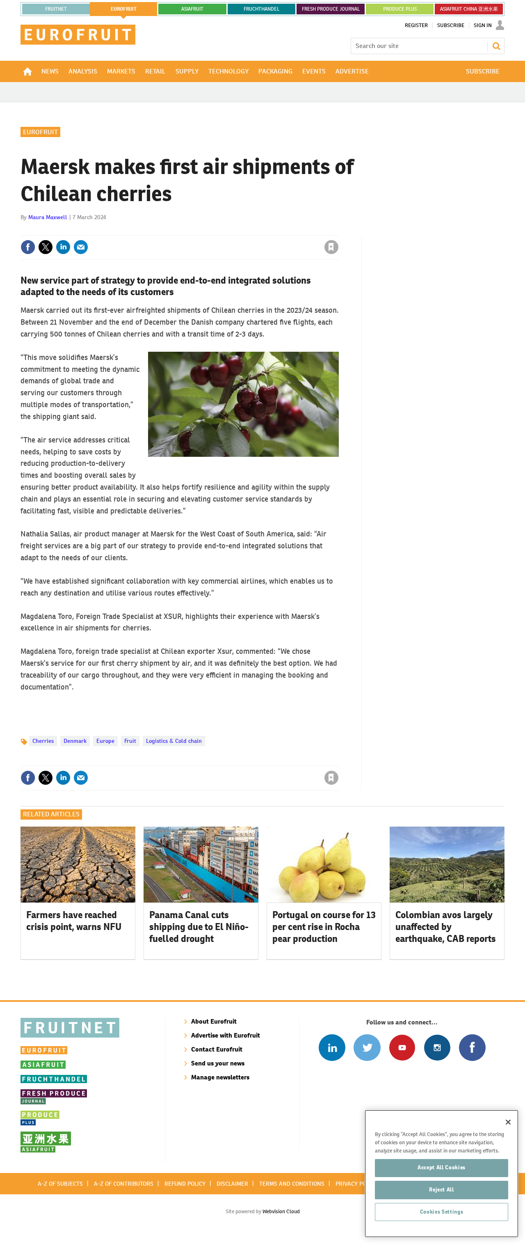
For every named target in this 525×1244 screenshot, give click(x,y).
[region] (441, 1173)
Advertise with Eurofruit (225, 1035)
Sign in (234, 230)
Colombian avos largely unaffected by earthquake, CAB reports (445, 927)
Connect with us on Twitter (367, 1047)
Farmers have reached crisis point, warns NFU (73, 921)
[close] (338, 230)
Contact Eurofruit (216, 1049)
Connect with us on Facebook (472, 1047)
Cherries (43, 741)
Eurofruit (40, 132)
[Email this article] (80, 247)
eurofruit (124, 9)
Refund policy (184, 1183)
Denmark (75, 741)
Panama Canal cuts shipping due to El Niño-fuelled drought (199, 927)
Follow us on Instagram (437, 1047)
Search (496, 46)
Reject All (441, 1189)
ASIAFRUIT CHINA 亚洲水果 (469, 9)
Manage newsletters (220, 1077)
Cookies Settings (441, 1211)
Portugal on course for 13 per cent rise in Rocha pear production (324, 927)
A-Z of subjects (60, 1183)
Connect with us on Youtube (402, 1047)
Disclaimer (232, 1183)
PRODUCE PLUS (400, 9)
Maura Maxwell (47, 217)
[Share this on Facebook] (28, 247)
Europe (105, 741)
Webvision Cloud (281, 1211)
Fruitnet (56, 9)
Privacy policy (356, 1183)
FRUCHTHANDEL (261, 9)
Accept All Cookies (442, 1167)
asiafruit (192, 9)
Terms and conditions (291, 1183)
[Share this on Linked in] (63, 247)
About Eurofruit (214, 1021)
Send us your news (217, 1063)
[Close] (508, 1122)
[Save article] (331, 247)
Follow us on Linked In (332, 1047)
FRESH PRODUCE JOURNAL (331, 9)
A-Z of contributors (123, 1183)
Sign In (483, 25)
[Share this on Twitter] (45, 247)
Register (416, 25)
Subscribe (450, 25)
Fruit (130, 741)
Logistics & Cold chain (174, 741)
